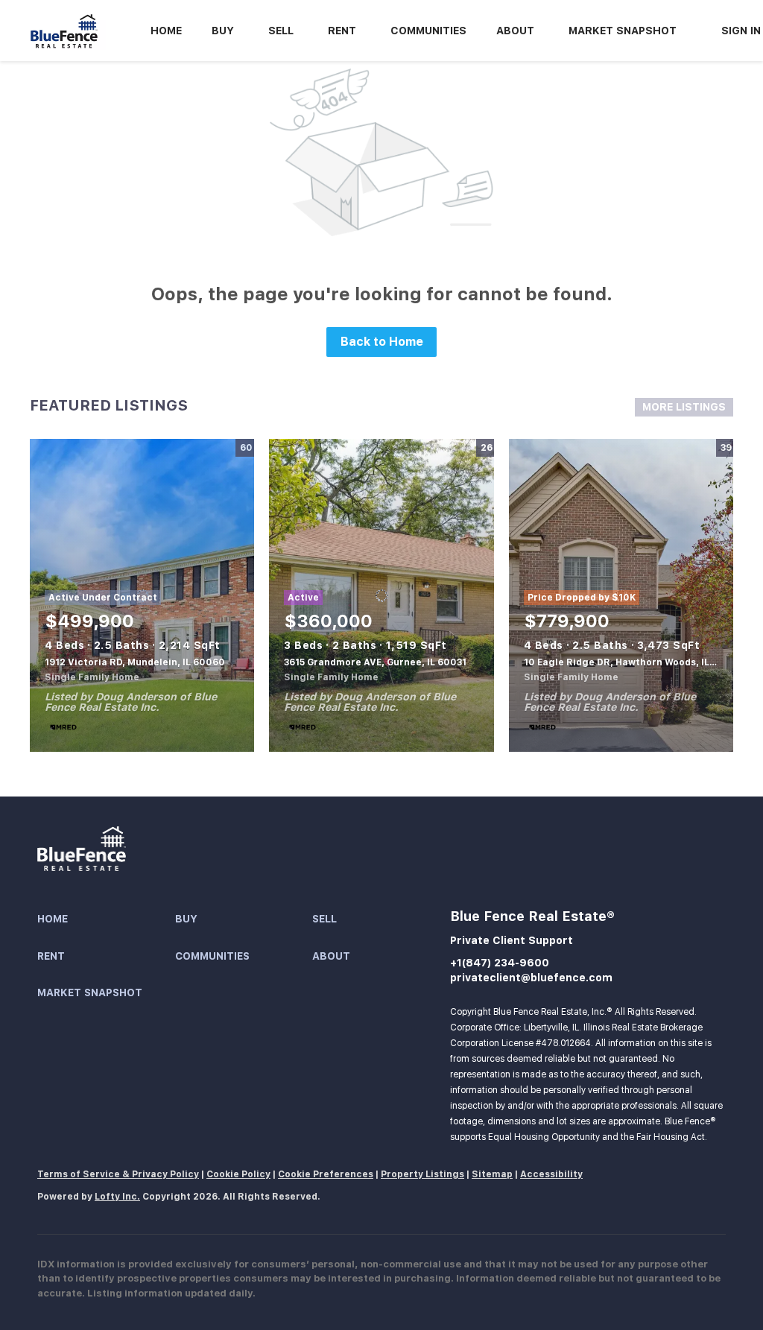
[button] (106, 919)
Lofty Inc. (117, 1196)
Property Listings (422, 1174)
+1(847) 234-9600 (499, 963)
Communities (428, 31)
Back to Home (382, 342)
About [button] (515, 31)
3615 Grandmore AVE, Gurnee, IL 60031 (375, 662)
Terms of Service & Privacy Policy (118, 1174)
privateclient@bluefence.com (531, 978)
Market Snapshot (623, 31)
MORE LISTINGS (684, 407)
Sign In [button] (741, 31)
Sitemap (492, 1174)
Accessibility (551, 1174)
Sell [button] (281, 31)
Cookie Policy (238, 1174)
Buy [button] (223, 31)
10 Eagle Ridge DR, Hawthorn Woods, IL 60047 (634, 662)
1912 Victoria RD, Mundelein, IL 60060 (135, 662)
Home (166, 31)
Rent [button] (342, 31)
